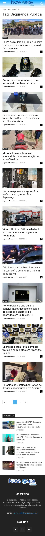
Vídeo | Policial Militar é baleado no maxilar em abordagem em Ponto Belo (21, 232)
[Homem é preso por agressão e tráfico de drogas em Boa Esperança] (22, 178)
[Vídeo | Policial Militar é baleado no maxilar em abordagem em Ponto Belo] (22, 216)
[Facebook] (15, 529)
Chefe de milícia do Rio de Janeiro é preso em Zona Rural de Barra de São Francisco (22, 45)
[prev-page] (4, 402)
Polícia (5, 38)
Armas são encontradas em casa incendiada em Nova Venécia (21, 82)
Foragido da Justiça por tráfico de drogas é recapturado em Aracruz (22, 386)
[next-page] (25, 402)
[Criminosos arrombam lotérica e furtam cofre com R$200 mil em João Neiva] (22, 254)
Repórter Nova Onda (10, 51)
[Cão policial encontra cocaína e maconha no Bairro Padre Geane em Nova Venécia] (22, 102)
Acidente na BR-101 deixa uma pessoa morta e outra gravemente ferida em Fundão (28, 424)
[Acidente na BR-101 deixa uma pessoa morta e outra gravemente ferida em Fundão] (8, 425)
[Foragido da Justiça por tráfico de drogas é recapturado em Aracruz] (22, 372)
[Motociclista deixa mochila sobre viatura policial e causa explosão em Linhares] (8, 465)
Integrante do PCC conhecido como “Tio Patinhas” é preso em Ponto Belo (29, 437)
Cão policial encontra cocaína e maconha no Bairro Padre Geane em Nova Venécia (21, 118)
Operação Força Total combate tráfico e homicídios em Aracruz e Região (22, 350)
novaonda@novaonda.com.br (26, 513)
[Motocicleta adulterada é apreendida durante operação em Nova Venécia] (22, 140)
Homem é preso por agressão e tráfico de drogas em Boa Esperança (20, 194)
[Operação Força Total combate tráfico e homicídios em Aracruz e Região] (22, 334)
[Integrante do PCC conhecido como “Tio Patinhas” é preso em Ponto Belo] (8, 438)
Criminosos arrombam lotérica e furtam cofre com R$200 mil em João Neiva (21, 270)
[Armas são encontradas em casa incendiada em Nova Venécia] (22, 67)
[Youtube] (29, 529)
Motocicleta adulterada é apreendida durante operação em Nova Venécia (21, 156)
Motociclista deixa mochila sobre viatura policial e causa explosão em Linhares (29, 464)
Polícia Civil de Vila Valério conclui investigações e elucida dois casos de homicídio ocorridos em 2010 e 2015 (20, 310)
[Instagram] (22, 529)
